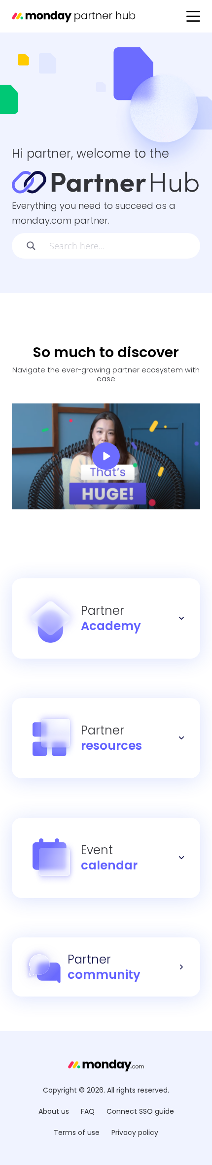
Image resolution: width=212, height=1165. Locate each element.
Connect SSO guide (140, 1111)
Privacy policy (134, 1132)
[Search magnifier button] (28, 246)
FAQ (88, 1111)
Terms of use (77, 1132)
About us (53, 1111)
